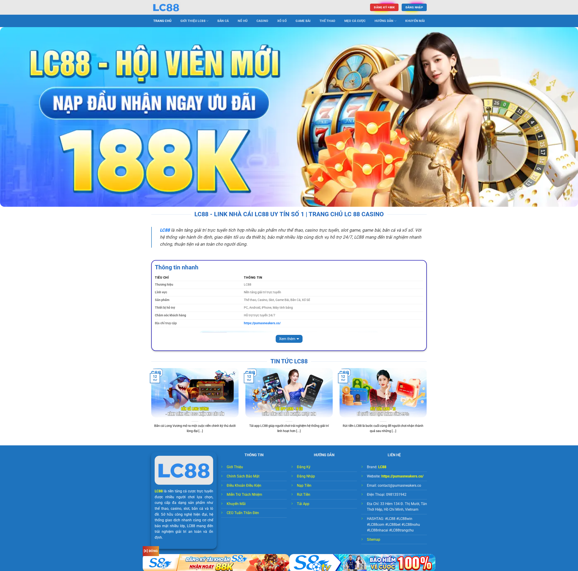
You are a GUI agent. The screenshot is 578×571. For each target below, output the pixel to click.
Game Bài (303, 21)
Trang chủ (162, 21)
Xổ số (282, 21)
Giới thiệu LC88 (192, 21)
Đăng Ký (303, 467)
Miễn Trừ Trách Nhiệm (244, 494)
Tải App (303, 504)
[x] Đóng (151, 551)
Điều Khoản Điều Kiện (244, 485)
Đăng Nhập (306, 476)
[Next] (427, 406)
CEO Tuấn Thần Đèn (243, 513)
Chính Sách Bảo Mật (243, 476)
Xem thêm (287, 339)
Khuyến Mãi (415, 21)
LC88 (159, 491)
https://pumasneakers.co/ (402, 476)
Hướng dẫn (384, 21)
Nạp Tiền (304, 485)
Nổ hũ (242, 21)
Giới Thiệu (235, 467)
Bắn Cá (223, 21)
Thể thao (327, 21)
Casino (262, 21)
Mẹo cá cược (355, 21)
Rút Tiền (303, 494)
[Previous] (150, 406)
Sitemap (373, 539)
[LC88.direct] (173, 7)
